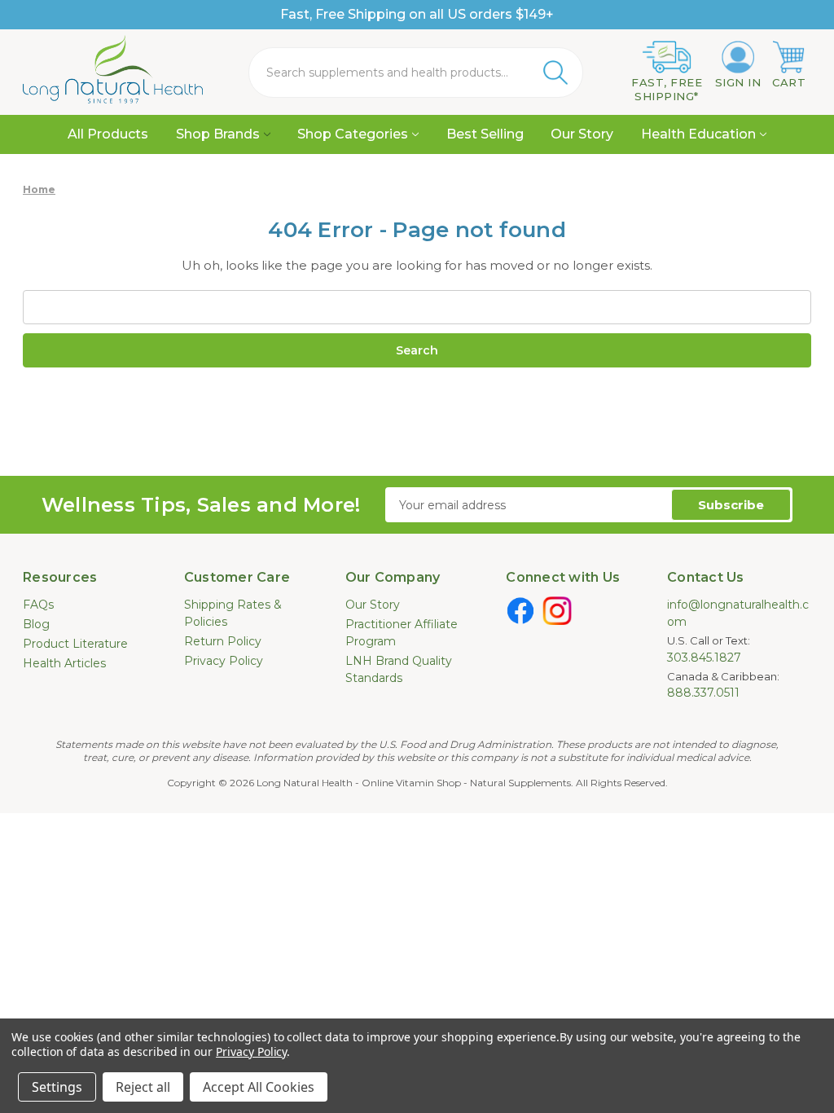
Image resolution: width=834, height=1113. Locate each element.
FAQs (38, 604)
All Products (108, 134)
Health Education (698, 134)
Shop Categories (352, 134)
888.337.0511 (703, 692)
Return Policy (222, 641)
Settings (57, 1087)
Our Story (582, 134)
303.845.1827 (704, 657)
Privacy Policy (223, 660)
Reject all (143, 1087)
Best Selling (485, 134)
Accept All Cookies (258, 1087)
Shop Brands (218, 134)
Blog (36, 624)
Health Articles (64, 663)
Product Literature (75, 643)
